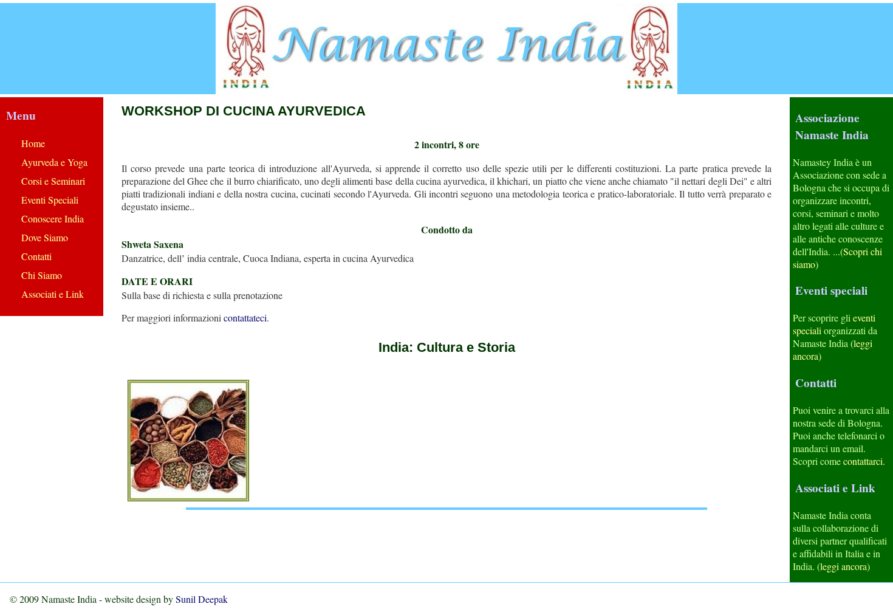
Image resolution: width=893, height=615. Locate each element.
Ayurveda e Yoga (54, 162)
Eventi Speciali (49, 199)
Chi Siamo (41, 275)
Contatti (36, 256)
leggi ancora (843, 566)
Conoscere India (52, 218)
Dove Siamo (44, 237)
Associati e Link (52, 293)
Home (33, 143)
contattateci (245, 317)
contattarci (863, 461)
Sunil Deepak (202, 599)
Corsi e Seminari (53, 180)
